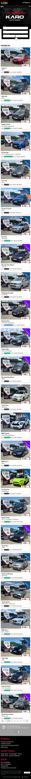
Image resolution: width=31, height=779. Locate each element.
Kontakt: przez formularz (8, 768)
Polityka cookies (6, 743)
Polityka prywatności (7, 742)
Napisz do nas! (12, 777)
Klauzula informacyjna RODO (10, 745)
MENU (2, 7)
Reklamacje (4, 747)
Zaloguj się (27, 2)
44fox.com (26, 777)
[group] (15, 16)
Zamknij (27, 772)
